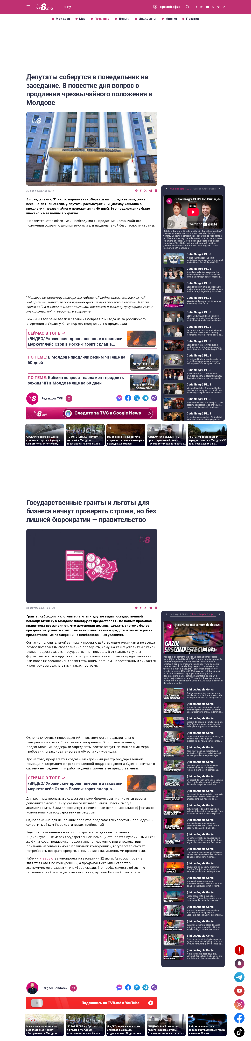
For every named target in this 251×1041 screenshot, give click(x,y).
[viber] (156, 190)
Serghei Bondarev (54, 988)
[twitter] (145, 190)
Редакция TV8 (52, 398)
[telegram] (150, 190)
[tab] (181, 190)
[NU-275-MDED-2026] (91, 929)
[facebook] (141, 190)
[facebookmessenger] (136, 190)
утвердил (47, 858)
